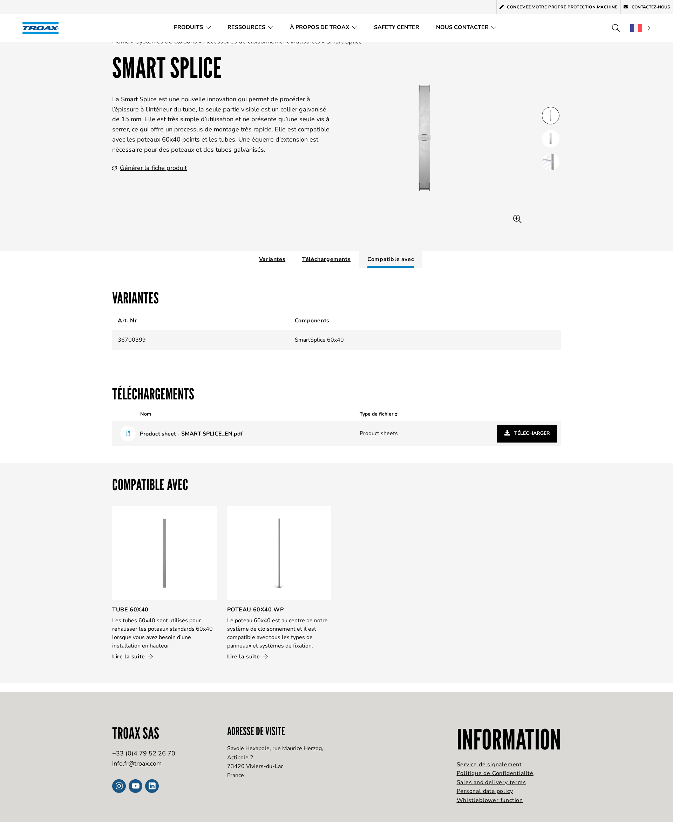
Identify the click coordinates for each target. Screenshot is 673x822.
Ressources (246, 27)
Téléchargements (326, 259)
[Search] (616, 28)
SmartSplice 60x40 (319, 340)
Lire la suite (129, 656)
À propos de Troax (319, 27)
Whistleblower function (490, 800)
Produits (188, 27)
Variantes (272, 259)
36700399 (132, 340)
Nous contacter (462, 27)
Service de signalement (489, 764)
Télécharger (531, 433)
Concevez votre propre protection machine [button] (562, 7)
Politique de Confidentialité (495, 773)
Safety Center (396, 27)
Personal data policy (485, 791)
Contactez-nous (650, 7)
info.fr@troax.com (137, 763)
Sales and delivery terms (491, 782)
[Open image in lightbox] (517, 219)
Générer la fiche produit (153, 168)
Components (312, 320)
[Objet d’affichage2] (550, 161)
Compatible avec (390, 259)
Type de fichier (377, 414)
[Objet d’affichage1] (550, 138)
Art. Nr (127, 320)
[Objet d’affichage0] (550, 115)
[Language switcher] (640, 28)
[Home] (42, 28)
